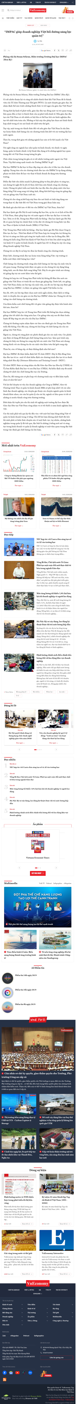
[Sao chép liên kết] (66, 50)
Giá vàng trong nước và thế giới (18, 1253)
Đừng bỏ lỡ (10, 706)
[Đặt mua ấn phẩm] (68, 10)
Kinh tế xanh (50, 18)
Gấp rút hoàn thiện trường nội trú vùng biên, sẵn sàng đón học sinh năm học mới (56, 1154)
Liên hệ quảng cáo (56, 1357)
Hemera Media (36, 1396)
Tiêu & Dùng (21, 2)
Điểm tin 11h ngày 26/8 (25, 989)
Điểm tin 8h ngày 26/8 (25, 1004)
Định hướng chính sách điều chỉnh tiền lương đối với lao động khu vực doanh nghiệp (54, 658)
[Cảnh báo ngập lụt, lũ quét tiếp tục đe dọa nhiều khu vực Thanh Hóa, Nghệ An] (19, 1138)
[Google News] (45, 50)
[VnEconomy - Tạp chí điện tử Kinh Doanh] (38, 1283)
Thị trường (63, 18)
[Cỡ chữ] (8, 50)
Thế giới (5, 494)
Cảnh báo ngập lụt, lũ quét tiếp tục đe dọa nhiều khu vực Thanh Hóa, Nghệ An (18, 1154)
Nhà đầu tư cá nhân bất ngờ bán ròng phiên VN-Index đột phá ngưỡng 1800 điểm (56, 478)
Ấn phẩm (38, 824)
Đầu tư (19, 18)
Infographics (57, 883)
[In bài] (4, 50)
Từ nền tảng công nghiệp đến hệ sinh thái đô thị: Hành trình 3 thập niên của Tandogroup (55, 955)
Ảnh (4, 1335)
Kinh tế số (39, 18)
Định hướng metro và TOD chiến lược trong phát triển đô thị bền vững (19, 1200)
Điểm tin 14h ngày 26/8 (26, 975)
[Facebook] (4, 1372)
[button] (35, 749)
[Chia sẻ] (70, 50)
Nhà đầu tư (13, 763)
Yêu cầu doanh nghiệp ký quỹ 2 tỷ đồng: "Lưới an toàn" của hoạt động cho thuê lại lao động (52, 735)
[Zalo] (30, 1372)
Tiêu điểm (10, 18)
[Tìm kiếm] (8, 10)
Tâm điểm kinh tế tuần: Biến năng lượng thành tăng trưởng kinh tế (20, 955)
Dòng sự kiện (37, 1169)
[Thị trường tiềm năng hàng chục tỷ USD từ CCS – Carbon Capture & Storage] (19, 1104)
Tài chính (28, 18)
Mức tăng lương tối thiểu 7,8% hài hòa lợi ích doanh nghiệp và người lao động (54, 595)
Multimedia (10, 883)
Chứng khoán (7, 2)
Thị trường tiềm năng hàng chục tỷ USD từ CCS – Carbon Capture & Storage (18, 1120)
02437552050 (48, 1352)
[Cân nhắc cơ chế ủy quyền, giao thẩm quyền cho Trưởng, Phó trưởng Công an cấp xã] (38, 1048)
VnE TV (38, 2)
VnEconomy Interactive (52, 1253)
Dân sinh (19, 730)
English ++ (64, 2)
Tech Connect (50, 2)
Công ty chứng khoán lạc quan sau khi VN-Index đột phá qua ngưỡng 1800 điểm (19, 478)
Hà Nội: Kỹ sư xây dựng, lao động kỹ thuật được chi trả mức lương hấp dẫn (53, 623)
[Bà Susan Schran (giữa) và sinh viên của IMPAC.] (37, 64)
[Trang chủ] (3, 18)
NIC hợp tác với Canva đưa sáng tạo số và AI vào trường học (54, 540)
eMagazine (67, 883)
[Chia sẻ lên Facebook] (54, 50)
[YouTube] (17, 1372)
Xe (31, 2)
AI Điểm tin (37, 967)
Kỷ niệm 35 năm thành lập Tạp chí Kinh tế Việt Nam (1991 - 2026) (56, 1200)
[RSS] (4, 1379)
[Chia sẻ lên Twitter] (58, 50)
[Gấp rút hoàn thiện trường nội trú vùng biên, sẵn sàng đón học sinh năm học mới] (56, 1138)
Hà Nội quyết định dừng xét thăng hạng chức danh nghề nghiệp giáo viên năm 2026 (20, 735)
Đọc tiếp (8, 535)
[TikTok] (24, 1372)
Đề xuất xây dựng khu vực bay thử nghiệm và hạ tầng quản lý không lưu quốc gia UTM (56, 1120)
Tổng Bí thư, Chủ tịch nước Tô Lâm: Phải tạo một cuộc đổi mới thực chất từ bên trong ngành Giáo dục (54, 565)
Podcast (49, 883)
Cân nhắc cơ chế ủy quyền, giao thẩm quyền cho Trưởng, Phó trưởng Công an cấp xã (37, 1075)
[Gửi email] (62, 50)
